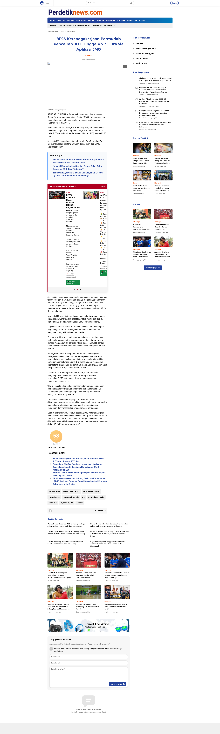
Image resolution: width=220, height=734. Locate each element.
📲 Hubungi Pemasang (70, 282)
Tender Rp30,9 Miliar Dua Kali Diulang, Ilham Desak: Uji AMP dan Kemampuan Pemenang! (66, 532)
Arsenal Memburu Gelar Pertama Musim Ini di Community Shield (86, 575)
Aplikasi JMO (54, 492)
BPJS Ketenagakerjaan (92, 492)
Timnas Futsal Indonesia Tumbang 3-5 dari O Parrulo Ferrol (87, 606)
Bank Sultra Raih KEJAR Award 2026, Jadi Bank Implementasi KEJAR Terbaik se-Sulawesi (142, 190)
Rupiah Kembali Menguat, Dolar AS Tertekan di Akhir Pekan (162, 161)
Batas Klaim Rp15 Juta (72, 492)
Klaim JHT (53, 503)
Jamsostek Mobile (71, 497)
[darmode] (166, 3)
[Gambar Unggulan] (88, 64)
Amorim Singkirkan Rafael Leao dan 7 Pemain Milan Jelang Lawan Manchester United (58, 607)
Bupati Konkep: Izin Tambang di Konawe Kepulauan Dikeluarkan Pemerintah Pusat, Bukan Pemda (153, 89)
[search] (131, 3)
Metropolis (70, 31)
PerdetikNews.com (55, 31)
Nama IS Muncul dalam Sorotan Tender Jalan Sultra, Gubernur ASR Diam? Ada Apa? (109, 525)
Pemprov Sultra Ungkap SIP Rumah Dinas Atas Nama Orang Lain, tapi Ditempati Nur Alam (154, 113)
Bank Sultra (141, 63)
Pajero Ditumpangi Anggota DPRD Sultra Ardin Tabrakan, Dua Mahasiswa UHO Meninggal (107, 543)
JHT (83, 497)
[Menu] (42, 3)
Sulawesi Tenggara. (145, 53)
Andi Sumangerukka (145, 49)
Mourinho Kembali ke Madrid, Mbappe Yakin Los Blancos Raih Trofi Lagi (117, 575)
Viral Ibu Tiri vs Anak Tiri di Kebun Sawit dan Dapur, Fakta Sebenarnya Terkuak (155, 79)
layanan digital (66, 503)
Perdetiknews (142, 58)
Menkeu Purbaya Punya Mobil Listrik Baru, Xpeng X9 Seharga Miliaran (141, 161)
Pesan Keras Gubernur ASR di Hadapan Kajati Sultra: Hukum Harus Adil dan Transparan (66, 525)
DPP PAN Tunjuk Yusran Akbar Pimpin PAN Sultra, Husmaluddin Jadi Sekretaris (155, 124)
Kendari (139, 44)
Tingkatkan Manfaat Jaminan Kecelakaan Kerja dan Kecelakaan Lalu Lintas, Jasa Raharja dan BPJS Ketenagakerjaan (77, 467)
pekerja (80, 503)
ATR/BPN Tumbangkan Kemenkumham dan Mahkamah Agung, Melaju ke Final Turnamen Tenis (59, 576)
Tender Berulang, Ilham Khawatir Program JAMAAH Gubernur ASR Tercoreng (65, 542)
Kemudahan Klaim (96, 497)
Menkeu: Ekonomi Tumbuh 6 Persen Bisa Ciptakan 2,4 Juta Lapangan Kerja (162, 189)
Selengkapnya (151, 267)
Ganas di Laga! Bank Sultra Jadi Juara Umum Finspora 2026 (116, 606)
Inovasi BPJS (54, 497)
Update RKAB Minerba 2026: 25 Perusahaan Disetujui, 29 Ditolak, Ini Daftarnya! (154, 101)
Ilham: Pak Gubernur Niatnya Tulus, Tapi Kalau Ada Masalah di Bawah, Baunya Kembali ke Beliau (109, 533)
